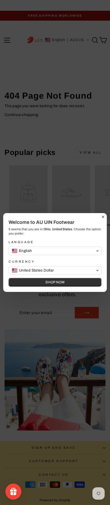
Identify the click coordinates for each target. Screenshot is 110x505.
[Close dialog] (103, 217)
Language (21, 242)
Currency (22, 261)
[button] (55, 251)
